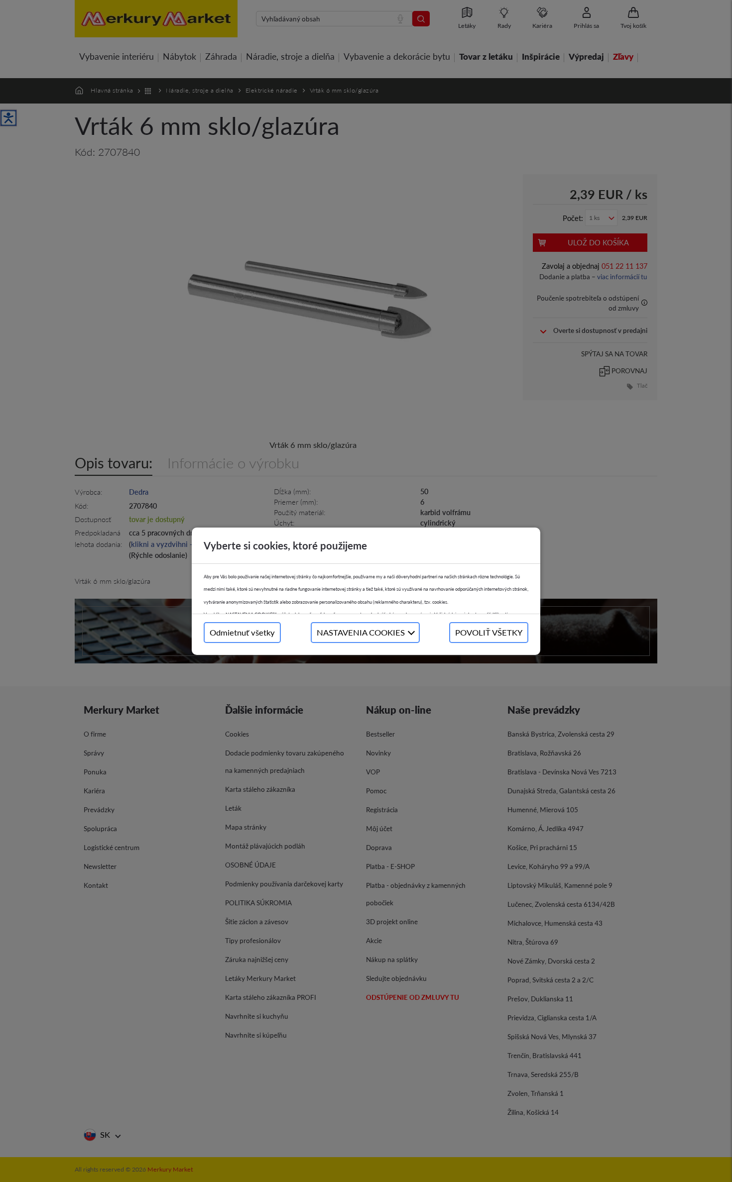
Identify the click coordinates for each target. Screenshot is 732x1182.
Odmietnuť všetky (242, 632)
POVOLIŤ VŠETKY (488, 632)
